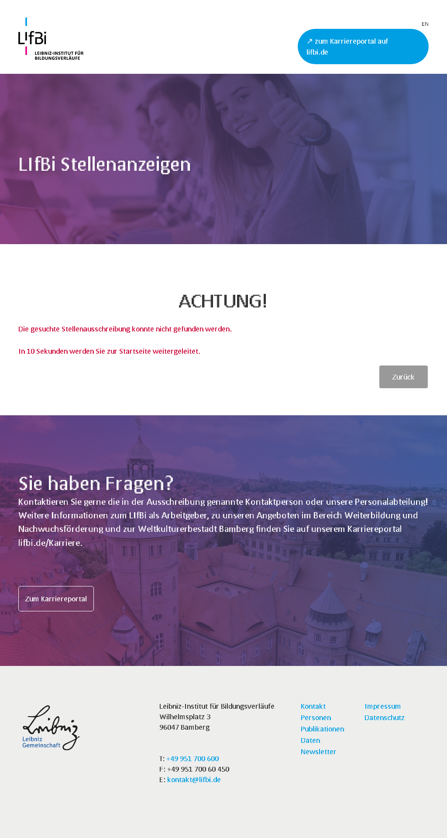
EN (425, 24)
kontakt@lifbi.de (194, 779)
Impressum (382, 706)
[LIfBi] (50, 57)
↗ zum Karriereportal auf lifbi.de (347, 46)
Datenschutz (384, 717)
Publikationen (322, 728)
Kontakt (313, 706)
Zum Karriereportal (56, 598)
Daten (310, 740)
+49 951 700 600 (192, 758)
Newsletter (319, 751)
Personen (316, 717)
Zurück (403, 376)
